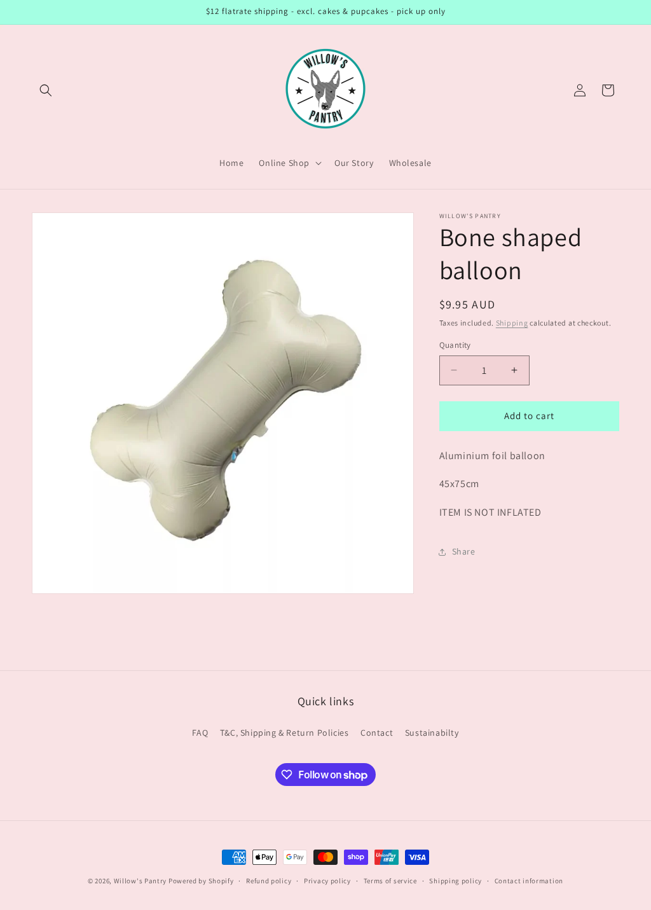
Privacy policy (327, 880)
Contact (376, 732)
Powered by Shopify (201, 880)
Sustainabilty (432, 732)
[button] (46, 90)
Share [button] (464, 551)
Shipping (512, 322)
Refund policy (268, 880)
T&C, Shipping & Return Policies (284, 732)
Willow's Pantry (140, 880)
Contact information (529, 880)
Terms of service (390, 880)
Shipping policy (455, 880)
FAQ (200, 732)
